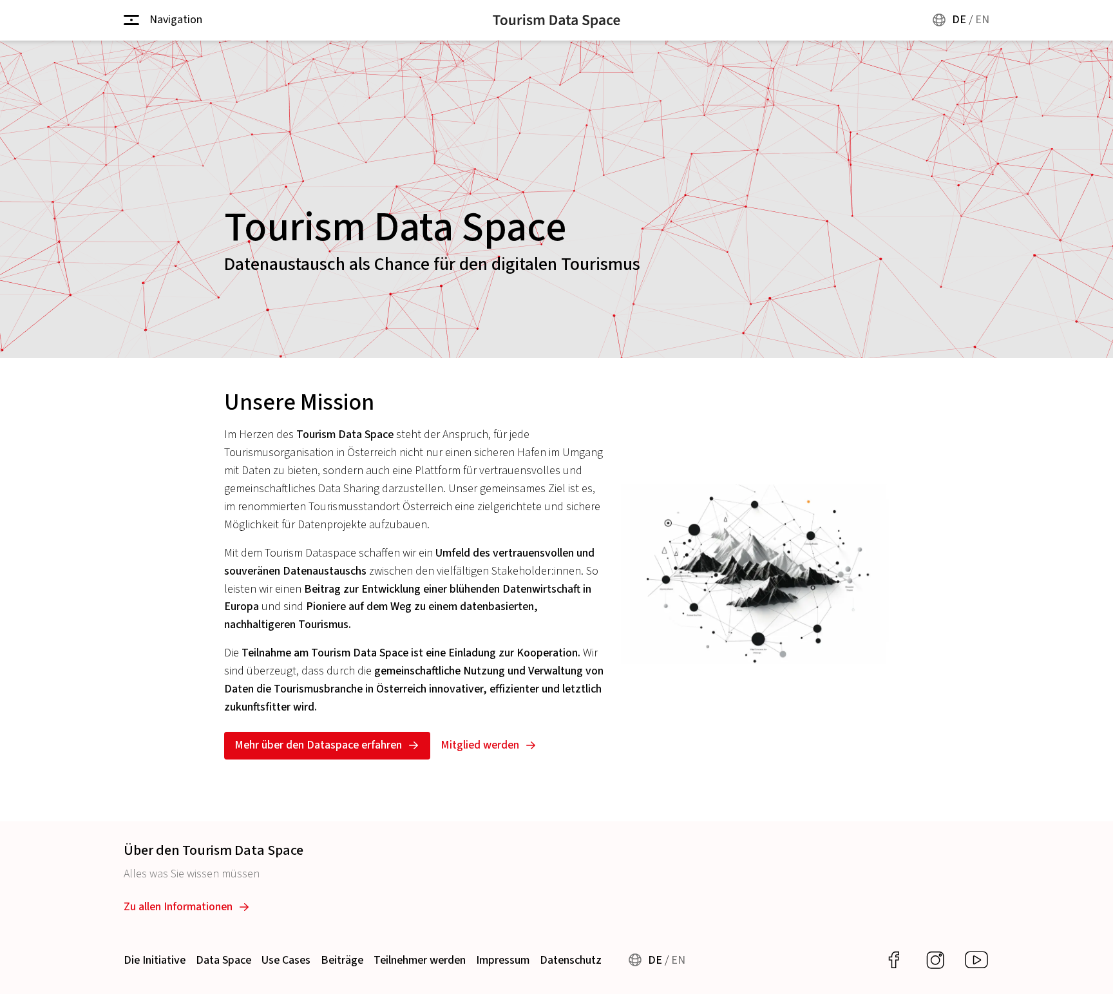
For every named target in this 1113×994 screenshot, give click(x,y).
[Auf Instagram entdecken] (935, 960)
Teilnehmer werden (420, 960)
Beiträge (342, 960)
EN (982, 20)
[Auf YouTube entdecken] (976, 960)
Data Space (223, 960)
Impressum (502, 960)
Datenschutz (571, 960)
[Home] (556, 20)
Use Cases (286, 960)
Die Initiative (155, 960)
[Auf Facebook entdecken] (894, 960)
